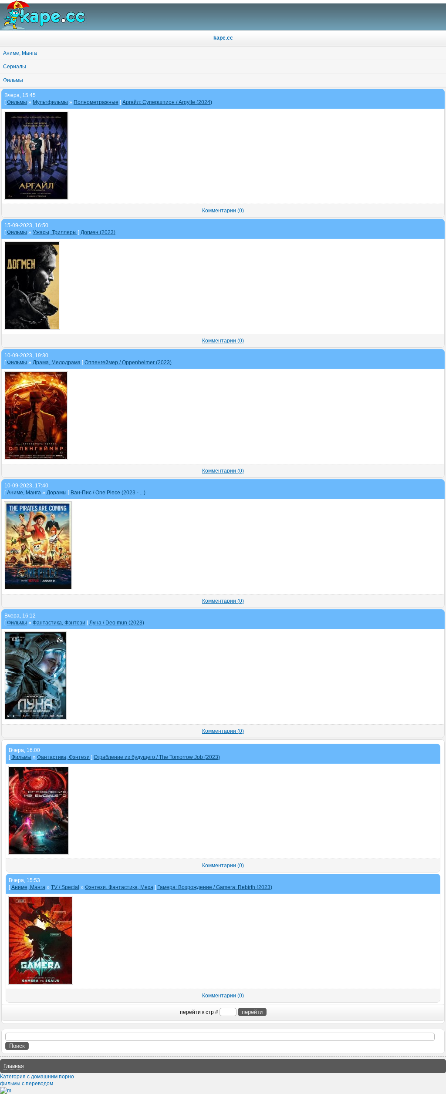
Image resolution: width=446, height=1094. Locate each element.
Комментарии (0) (223, 211)
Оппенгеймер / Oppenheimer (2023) (128, 362)
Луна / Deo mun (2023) (116, 623)
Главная (13, 1066)
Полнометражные (96, 102)
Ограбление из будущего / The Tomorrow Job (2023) (157, 757)
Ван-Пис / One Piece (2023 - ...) (108, 493)
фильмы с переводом (26, 1084)
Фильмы (17, 102)
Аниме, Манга (24, 493)
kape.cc (223, 38)
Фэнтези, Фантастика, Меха (119, 887)
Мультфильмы (50, 102)
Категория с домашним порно (37, 1077)
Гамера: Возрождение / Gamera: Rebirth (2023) (214, 887)
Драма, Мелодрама (57, 362)
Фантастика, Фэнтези (59, 623)
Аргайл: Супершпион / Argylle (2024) (167, 102)
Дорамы (57, 493)
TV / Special (65, 887)
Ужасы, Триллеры (55, 232)
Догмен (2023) (98, 232)
